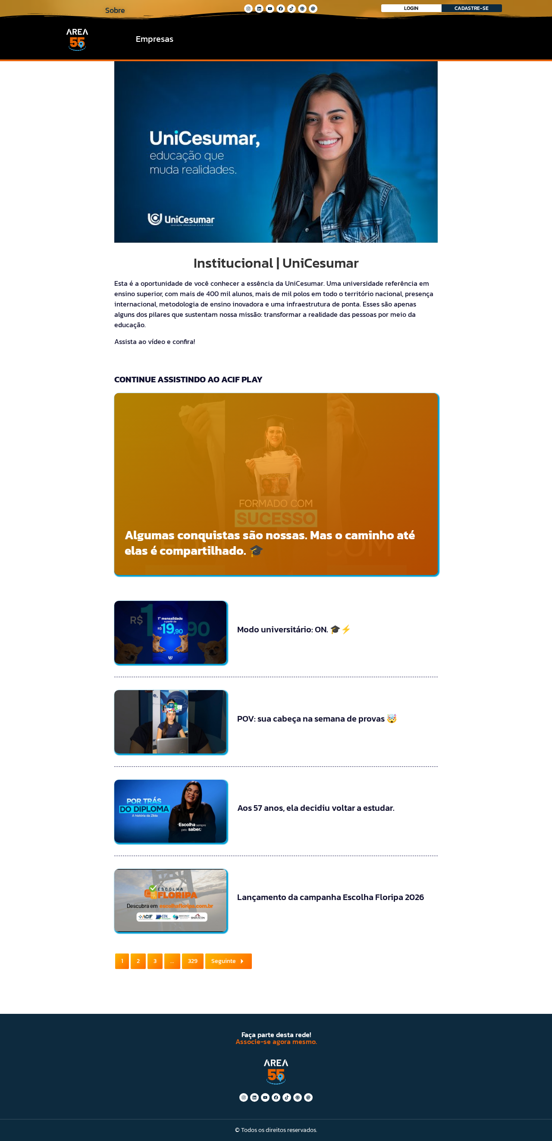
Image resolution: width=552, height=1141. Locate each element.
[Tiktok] (291, 8)
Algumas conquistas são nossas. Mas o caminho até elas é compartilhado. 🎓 (270, 543)
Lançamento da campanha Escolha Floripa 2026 (330, 897)
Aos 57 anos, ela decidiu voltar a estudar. (316, 807)
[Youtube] (270, 8)
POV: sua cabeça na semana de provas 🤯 (317, 718)
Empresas (154, 38)
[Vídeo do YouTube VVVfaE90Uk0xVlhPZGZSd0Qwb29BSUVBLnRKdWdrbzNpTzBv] (276, 152)
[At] (313, 8)
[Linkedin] (259, 8)
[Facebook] (280, 8)
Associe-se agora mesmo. (276, 1041)
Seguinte (223, 961)
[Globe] (302, 8)
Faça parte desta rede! (276, 1034)
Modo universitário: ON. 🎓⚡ (294, 629)
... (172, 961)
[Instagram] (248, 8)
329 (193, 961)
